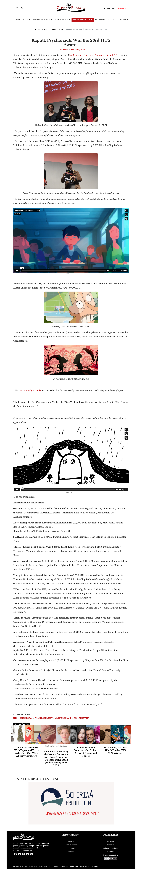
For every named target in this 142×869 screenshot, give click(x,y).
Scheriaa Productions (69, 866)
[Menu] (17, 8)
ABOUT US (122, 20)
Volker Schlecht (44, 718)
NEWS (25, 20)
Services (71, 852)
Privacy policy (71, 845)
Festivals (110, 845)
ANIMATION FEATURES (41, 20)
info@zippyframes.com (22, 850)
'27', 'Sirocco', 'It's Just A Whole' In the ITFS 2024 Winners (115, 750)
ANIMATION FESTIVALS (81, 20)
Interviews (110, 852)
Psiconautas (26, 718)
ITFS (15, 718)
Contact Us (71, 848)
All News (110, 841)
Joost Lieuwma (81, 718)
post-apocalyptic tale (30, 390)
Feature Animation (110, 855)
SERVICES (111, 20)
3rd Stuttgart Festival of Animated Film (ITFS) (94, 55)
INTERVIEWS (100, 20)
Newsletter (110, 8)
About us (71, 841)
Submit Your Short (110, 848)
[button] (22, 8)
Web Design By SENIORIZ (90, 866)
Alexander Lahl (63, 718)
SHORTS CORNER (61, 20)
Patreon (123, 8)
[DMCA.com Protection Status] (110, 858)
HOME (17, 20)
